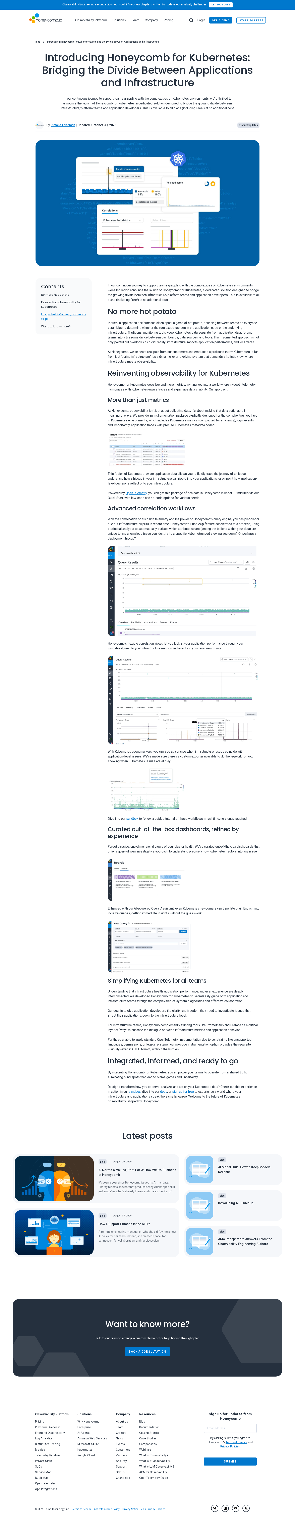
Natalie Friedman (63, 125)
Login (201, 20)
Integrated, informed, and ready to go (63, 316)
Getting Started (149, 1432)
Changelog (123, 1477)
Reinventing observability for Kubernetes (61, 304)
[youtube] (235, 1508)
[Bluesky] (214, 1508)
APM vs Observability (153, 1472)
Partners (121, 1455)
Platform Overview (47, 1427)
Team (120, 1427)
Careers (121, 1432)
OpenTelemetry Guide (153, 1477)
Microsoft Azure (88, 1444)
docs (163, 1091)
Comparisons (148, 1444)
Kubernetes (85, 1449)
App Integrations (46, 1489)
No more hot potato (55, 295)
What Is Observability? (153, 1455)
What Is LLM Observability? (156, 1466)
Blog (38, 41)
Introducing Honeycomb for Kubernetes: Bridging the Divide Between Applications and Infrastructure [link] (103, 41)
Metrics (40, 1449)
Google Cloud (86, 1455)
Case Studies (148, 1438)
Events (120, 1444)
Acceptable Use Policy (107, 1509)
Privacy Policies (230, 1446)
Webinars (145, 1449)
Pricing (168, 20)
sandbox (132, 818)
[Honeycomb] (45, 20)
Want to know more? (56, 326)
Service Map (43, 1472)
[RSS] (246, 1508)
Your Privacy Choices (153, 1509)
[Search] (191, 20)
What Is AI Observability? (155, 1461)
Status (120, 1472)
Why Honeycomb (88, 1421)
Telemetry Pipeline (47, 1455)
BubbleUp (41, 1477)
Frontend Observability (50, 1432)
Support (121, 1466)
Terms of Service (82, 1509)
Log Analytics (44, 1438)
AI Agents (84, 1432)
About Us (122, 1421)
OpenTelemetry (136, 493)
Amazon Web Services (92, 1438)
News (119, 1438)
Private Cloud (44, 1461)
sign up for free (183, 1091)
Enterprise (84, 1427)
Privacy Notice (130, 1509)
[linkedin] (225, 1508)
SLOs (38, 1466)
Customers (123, 1449)
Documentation (149, 1427)
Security (121, 1461)
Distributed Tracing (47, 1444)
